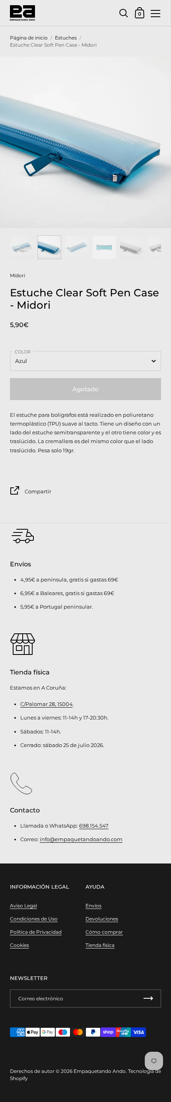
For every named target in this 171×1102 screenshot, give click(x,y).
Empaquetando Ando (100, 1071)
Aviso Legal (23, 906)
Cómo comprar (104, 932)
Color (23, 352)
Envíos (93, 906)
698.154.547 (94, 825)
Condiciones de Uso (34, 919)
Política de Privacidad (36, 932)
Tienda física (100, 945)
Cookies (19, 945)
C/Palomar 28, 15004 (46, 704)
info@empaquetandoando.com (81, 839)
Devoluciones (102, 919)
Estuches (66, 38)
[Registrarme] (148, 998)
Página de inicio (29, 38)
